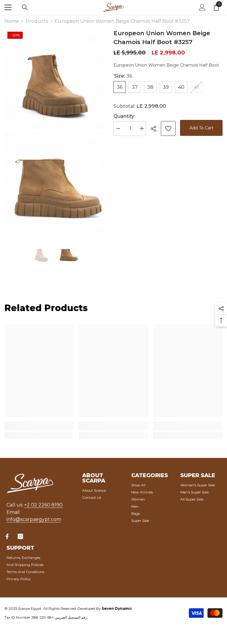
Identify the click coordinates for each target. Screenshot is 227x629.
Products (37, 21)
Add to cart (201, 128)
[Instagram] (20, 536)
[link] (39, 426)
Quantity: (124, 116)
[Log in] (202, 7)
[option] (41, 253)
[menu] (8, 7)
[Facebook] (7, 536)
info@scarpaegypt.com (34, 519)
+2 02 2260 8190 (43, 505)
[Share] (155, 129)
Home (11, 21)
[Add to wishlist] (168, 128)
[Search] (24, 7)
